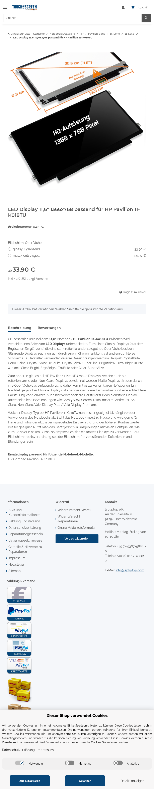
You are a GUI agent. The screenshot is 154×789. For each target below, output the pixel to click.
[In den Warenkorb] (11, 50)
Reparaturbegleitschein (25, 534)
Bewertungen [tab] (49, 328)
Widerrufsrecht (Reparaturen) (69, 519)
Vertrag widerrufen (77, 538)
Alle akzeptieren (29, 780)
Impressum (16, 558)
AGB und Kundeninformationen (24, 512)
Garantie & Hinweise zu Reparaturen (25, 549)
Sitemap (14, 571)
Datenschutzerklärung (24, 528)
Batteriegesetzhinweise (25, 540)
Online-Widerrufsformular (77, 528)
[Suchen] (146, 18)
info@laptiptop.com (130, 570)
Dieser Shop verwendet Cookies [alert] (77, 715)
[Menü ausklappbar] (5, 5)
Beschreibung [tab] (19, 328)
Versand (42, 279)
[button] (123, 7)
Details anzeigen (132, 781)
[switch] (19, 763)
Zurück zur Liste (20, 33)
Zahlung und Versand (24, 521)
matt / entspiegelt (79, 255)
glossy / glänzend (79, 249)
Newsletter (16, 564)
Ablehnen (85, 780)
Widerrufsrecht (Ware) (74, 510)
